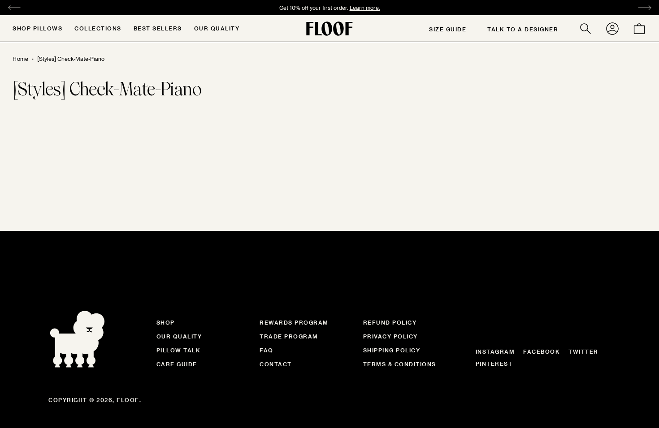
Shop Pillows (37, 28)
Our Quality (217, 28)
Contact (276, 364)
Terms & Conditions (399, 364)
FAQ (266, 350)
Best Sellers (158, 28)
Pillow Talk (178, 350)
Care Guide (176, 364)
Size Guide (447, 29)
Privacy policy (390, 336)
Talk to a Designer (522, 29)
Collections (97, 28)
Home (20, 59)
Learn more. (365, 7)
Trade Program (289, 336)
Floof (128, 400)
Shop (165, 322)
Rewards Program (294, 322)
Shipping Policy (392, 350)
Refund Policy (390, 322)
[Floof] (329, 28)
